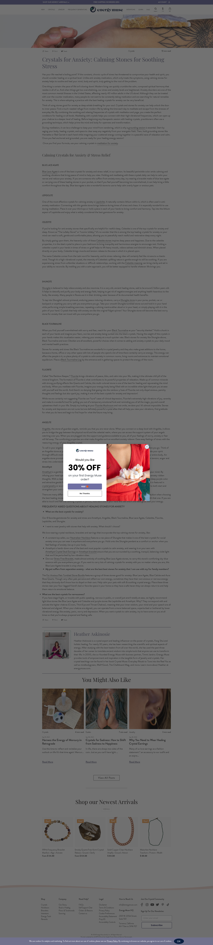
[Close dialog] (147, 447)
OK (179, 941)
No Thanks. (85, 493)
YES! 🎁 (85, 486)
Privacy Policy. (112, 941)
